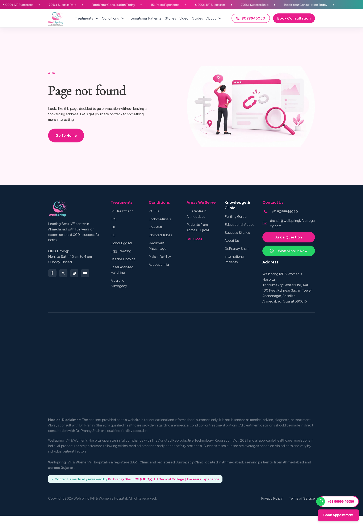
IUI (113, 227)
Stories (170, 18)
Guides (197, 18)
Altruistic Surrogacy (119, 283)
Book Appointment (338, 515)
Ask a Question (288, 237)
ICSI (114, 219)
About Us (232, 240)
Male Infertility (160, 256)
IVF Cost (194, 238)
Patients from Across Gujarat (198, 227)
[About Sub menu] (219, 18)
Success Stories (237, 232)
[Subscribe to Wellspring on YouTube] (85, 273)
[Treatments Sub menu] (97, 18)
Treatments (84, 18)
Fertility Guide (236, 216)
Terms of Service (302, 498)
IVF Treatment (122, 211)
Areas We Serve (201, 202)
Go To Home (66, 135)
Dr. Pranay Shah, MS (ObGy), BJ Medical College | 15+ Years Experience (163, 479)
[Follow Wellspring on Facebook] (52, 273)
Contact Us (272, 202)
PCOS (154, 211)
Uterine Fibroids (123, 259)
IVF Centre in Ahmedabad (196, 214)
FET (114, 235)
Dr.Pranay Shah (237, 248)
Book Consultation (294, 18)
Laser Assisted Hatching (122, 270)
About (211, 18)
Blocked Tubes (160, 235)
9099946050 (253, 18)
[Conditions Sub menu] (122, 18)
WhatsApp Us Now (292, 251)
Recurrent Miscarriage (157, 246)
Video (183, 18)
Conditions (110, 18)
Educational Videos (239, 224)
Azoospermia (159, 264)
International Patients (144, 18)
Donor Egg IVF (122, 243)
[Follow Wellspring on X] (63, 273)
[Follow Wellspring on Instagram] (74, 273)
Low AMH (156, 227)
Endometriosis (160, 219)
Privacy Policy (272, 498)
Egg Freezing (121, 251)
